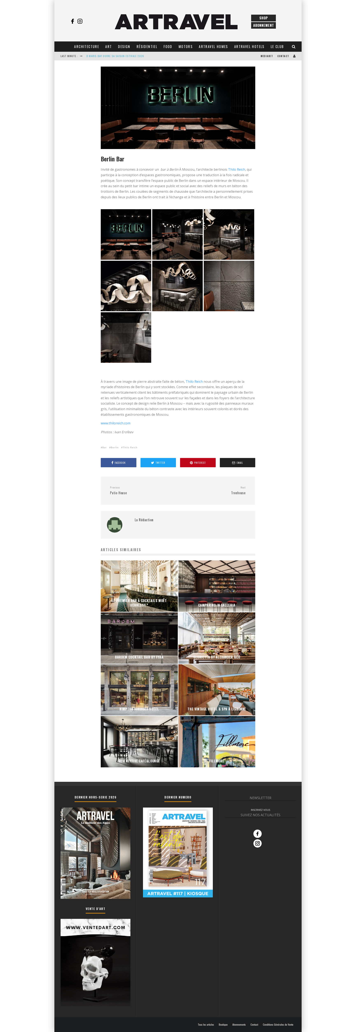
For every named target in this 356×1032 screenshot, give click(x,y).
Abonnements (239, 1024)
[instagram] (80, 21)
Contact (283, 56)
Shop (263, 17)
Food (168, 46)
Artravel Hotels (249, 46)
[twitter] (87, 21)
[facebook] (72, 21)
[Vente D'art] (95, 1005)
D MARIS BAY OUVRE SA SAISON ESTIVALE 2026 (115, 56)
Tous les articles (206, 1024)
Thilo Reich (236, 169)
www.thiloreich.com (115, 423)
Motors (186, 46)
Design (124, 46)
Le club (277, 46)
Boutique (223, 1024)
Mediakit (267, 56)
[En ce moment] (178, 896)
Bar (104, 447)
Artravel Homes (213, 46)
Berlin (115, 447)
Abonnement (263, 25)
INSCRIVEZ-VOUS (260, 810)
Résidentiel (147, 46)
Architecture (86, 46)
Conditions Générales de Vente (278, 1024)
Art (108, 46)
